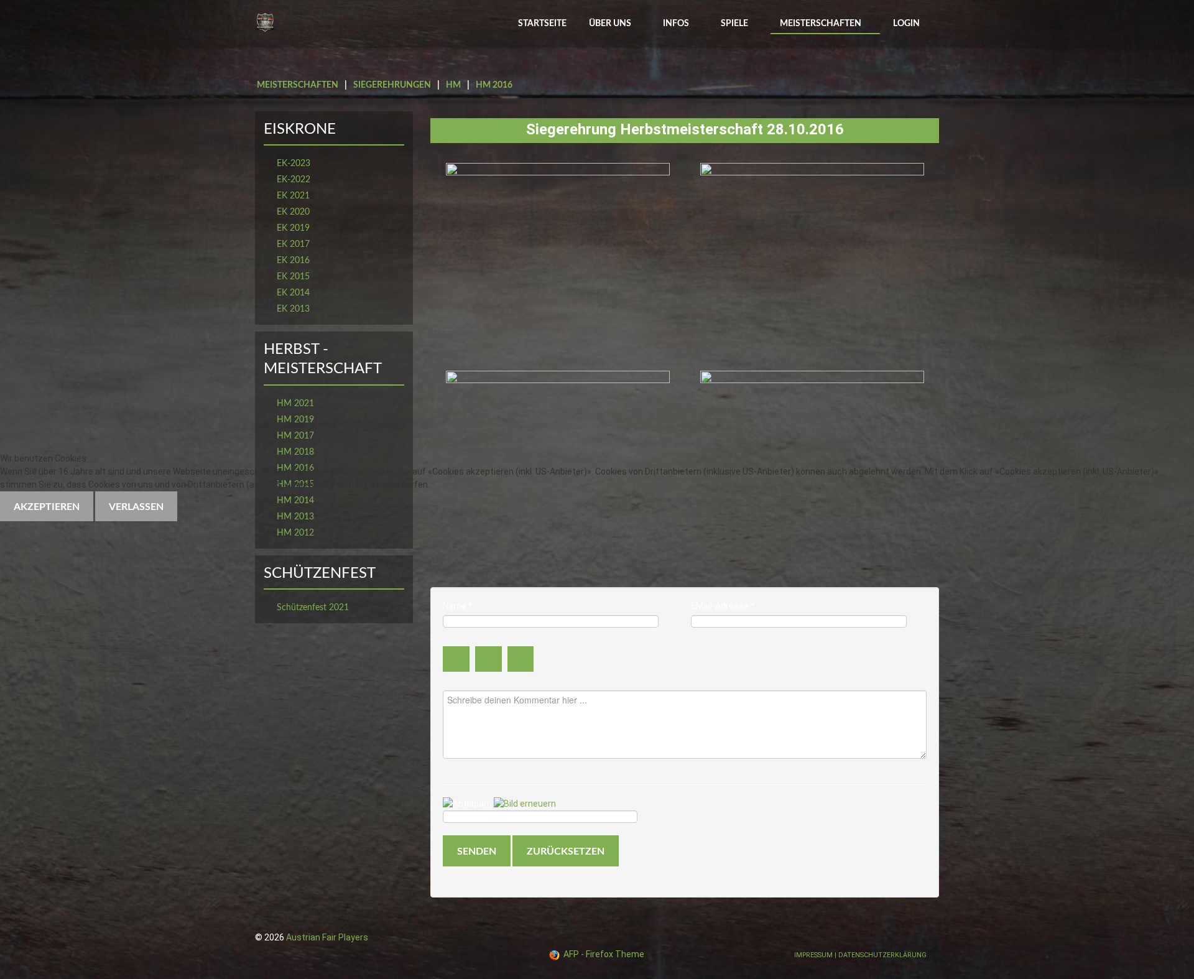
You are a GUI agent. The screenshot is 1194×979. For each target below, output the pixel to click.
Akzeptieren (47, 507)
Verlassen (136, 507)
